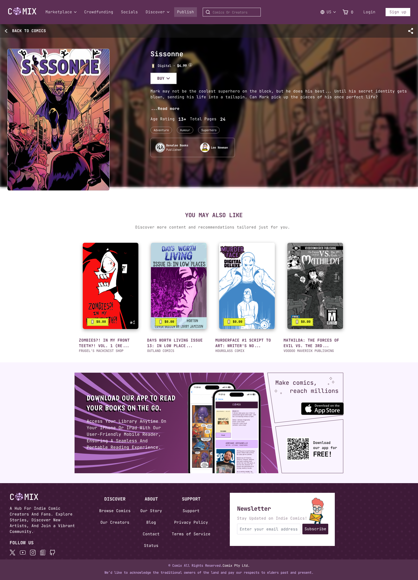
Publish (185, 11)
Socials (129, 11)
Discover (155, 11)
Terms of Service (191, 534)
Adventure (161, 130)
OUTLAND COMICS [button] (160, 351)
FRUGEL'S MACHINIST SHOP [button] (101, 351)
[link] (110, 286)
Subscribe (315, 528)
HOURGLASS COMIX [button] (229, 351)
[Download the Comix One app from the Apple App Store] (330, 406)
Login (369, 11)
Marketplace (58, 11)
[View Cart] (345, 12)
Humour (185, 130)
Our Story (151, 510)
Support (191, 510)
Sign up (397, 11)
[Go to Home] (22, 11)
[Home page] (22, 14)
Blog (151, 522)
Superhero (208, 130)
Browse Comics (115, 510)
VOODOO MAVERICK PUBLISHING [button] (309, 351)
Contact (151, 534)
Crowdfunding (98, 11)
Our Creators (114, 522)
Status (151, 545)
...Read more (164, 108)
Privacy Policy (191, 522)
